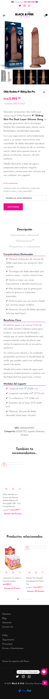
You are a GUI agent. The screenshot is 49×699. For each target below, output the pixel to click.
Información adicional (24, 235)
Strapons (25, 435)
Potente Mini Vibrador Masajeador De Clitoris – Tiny (35, 581)
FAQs (5, 635)
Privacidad (7, 644)
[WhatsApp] (29, 6)
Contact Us (7, 627)
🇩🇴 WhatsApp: (24, 2)
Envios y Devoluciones (12, 648)
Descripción (24, 229)
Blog (4, 618)
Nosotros (6, 614)
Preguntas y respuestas (24, 246)
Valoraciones (24, 241)
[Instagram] (24, 6)
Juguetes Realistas (36, 431)
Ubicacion (7, 623)
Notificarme (13, 207)
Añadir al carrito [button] (13, 489)
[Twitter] (20, 6)
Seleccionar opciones (13, 572)
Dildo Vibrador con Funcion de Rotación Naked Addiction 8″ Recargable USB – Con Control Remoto (11, 500)
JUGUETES (21, 431)
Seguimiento (8, 640)
